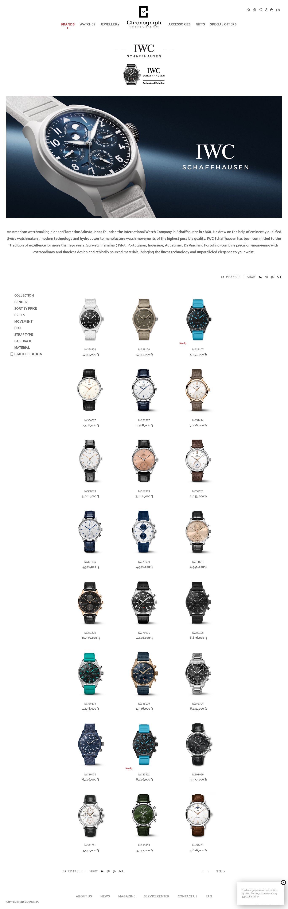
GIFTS (200, 24)
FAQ (209, 896)
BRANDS (68, 24)
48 (266, 277)
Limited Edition (28, 354)
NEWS (105, 896)
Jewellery (110, 24)
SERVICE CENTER (156, 896)
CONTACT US (187, 896)
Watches (88, 24)
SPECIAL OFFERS (223, 24)
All (279, 277)
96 (272, 277)
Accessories (179, 24)
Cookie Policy (252, 896)
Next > (220, 871)
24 (260, 277)
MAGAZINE (126, 896)
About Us (84, 896)
